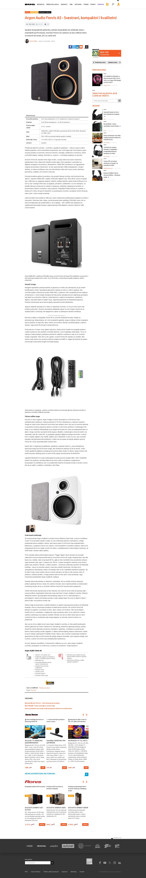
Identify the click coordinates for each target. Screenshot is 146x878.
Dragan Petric (107, 85)
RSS (26, 872)
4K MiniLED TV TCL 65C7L (56, 740)
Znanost (64, 4)
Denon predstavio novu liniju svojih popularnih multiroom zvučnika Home (48, 708)
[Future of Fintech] (117, 846)
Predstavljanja (52, 4)
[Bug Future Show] (85, 846)
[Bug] (41, 846)
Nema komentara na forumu (40, 773)
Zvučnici (36, 12)
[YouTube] (104, 862)
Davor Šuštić (33, 41)
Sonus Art (33, 690)
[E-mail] (81, 47)
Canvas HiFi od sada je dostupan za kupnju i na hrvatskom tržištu (111, 163)
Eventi (93, 4)
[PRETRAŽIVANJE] (113, 4)
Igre (71, 4)
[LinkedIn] (77, 47)
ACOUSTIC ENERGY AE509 (56, 808)
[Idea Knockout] (97, 846)
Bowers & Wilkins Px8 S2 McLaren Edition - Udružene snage (112, 175)
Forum (86, 4)
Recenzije (40, 4)
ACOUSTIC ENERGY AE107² (78, 808)
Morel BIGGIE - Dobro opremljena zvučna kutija (40, 706)
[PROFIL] (118, 4)
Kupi (42, 767)
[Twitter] (74, 47)
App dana (78, 4)
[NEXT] (86, 714)
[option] (35, 744)
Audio (32, 12)
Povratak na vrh (117, 837)
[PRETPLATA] (52, 862)
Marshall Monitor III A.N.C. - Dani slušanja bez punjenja (42, 703)
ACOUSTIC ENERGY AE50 (34, 808)
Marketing (74, 872)
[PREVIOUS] (83, 714)
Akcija (42, 824)
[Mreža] (54, 846)
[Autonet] (68, 846)
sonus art (48, 12)
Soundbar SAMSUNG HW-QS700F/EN (34, 742)
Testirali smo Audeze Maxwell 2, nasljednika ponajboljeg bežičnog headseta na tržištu (110, 150)
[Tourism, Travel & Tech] (108, 846)
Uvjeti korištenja (35, 872)
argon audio (42, 12)
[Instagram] (114, 862)
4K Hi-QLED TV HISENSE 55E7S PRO (77, 742)
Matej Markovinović (108, 168)
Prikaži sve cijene (44, 688)
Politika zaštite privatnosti (51, 872)
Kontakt (82, 872)
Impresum (65, 872)
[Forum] (29, 846)
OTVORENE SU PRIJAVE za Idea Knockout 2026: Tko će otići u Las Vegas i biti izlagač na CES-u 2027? (112, 79)
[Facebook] (70, 47)
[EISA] (89, 861)
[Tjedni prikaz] (107, 4)
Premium (101, 4)
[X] (109, 862)
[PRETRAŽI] (119, 100)
